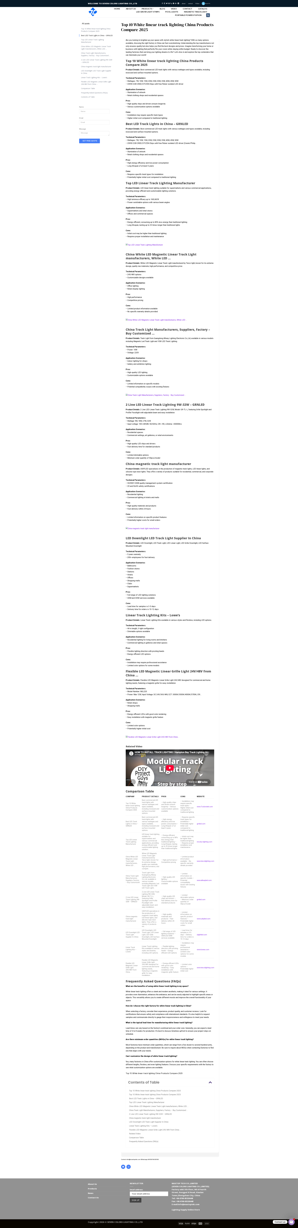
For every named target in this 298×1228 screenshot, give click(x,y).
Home (117, 9)
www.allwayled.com (204, 880)
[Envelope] (123, 1167)
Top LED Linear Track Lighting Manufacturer (92, 41)
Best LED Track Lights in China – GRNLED (97, 35)
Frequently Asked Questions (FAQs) (94, 92)
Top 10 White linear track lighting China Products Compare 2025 (95, 30)
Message (82, 129)
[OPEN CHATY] (291, 1222)
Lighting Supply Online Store (186, 1209)
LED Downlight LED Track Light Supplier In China (96, 72)
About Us (131, 9)
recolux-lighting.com (204, 842)
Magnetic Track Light (195, 12)
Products (147, 9)
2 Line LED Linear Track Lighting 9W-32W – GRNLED (96, 61)
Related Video (135, 1134)
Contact (187, 9)
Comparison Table (88, 88)
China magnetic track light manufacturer (96, 66)
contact (190, 3)
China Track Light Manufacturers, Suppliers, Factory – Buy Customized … (95, 54)
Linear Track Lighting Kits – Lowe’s (94, 77)
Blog (162, 9)
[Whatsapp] (128, 1167)
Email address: (136, 1190)
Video (197, 3)
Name (81, 107)
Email (81, 118)
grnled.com (201, 824)
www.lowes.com (203, 950)
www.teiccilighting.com (205, 861)
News (90, 1193)
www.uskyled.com (203, 919)
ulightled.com (202, 935)
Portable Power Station (188, 15)
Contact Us (93, 1197)
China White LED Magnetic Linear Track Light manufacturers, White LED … (96, 47)
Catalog (202, 9)
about (183, 3)
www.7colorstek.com (205, 807)
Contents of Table (88, 97)
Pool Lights (171, 12)
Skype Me (207, 3)
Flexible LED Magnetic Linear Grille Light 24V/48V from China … (96, 83)
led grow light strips (147, 12)
